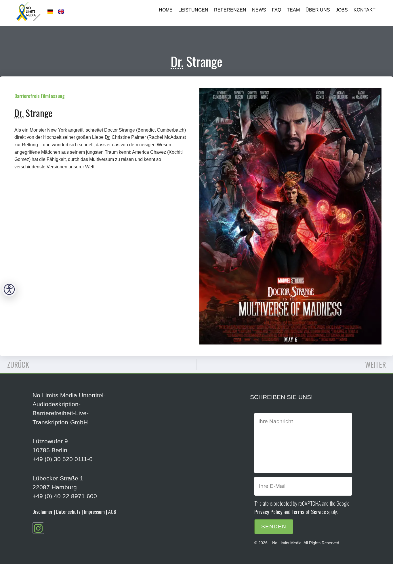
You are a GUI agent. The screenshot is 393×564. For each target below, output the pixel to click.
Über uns (318, 9)
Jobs (342, 9)
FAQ (276, 9)
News (259, 9)
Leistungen (193, 9)
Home (166, 9)
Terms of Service (308, 511)
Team (293, 9)
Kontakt (364, 9)
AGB (112, 511)
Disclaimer (43, 511)
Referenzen (230, 9)
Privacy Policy (268, 511)
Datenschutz (68, 511)
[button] (9, 289)
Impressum (94, 511)
